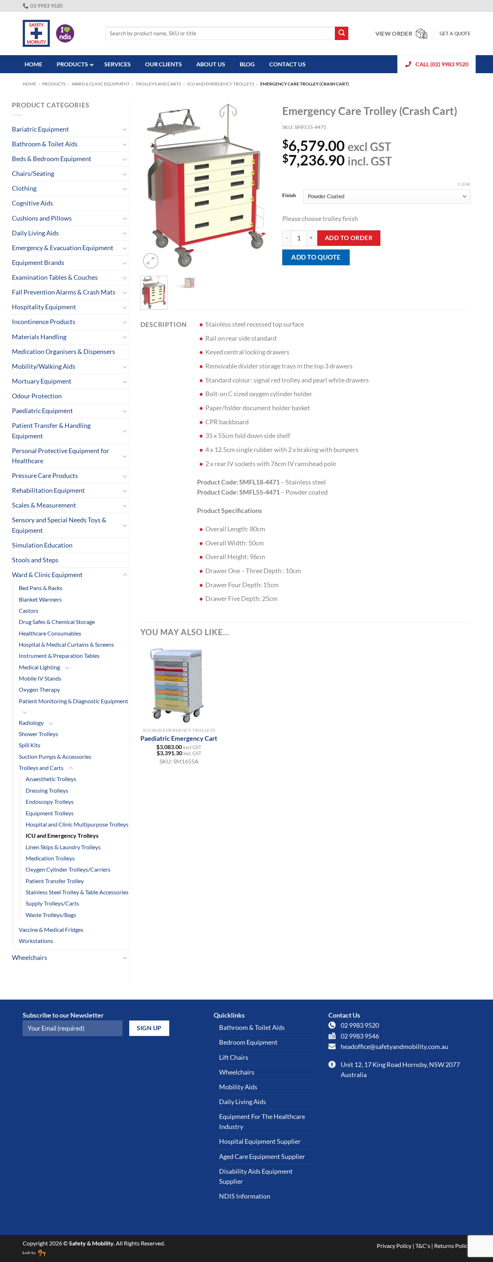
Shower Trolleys (38, 733)
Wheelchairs (29, 957)
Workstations (36, 940)
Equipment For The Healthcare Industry (262, 1121)
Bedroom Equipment (248, 1042)
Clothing (24, 188)
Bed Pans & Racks (40, 587)
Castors (28, 610)
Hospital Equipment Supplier (260, 1141)
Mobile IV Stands (40, 678)
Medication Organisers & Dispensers (63, 351)
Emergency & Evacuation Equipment (62, 248)
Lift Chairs (233, 1057)
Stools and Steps (35, 560)
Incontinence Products (43, 322)
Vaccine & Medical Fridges (51, 929)
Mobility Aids (238, 1087)
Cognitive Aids (32, 203)
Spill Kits (29, 744)
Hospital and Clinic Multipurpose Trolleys (77, 824)
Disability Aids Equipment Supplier (256, 1176)
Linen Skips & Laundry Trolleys (63, 846)
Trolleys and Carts (158, 84)
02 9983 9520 (360, 1025)
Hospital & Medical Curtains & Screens (66, 644)
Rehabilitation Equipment (48, 490)
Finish (289, 195)
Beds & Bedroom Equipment (51, 159)
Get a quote (455, 33)
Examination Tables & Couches (55, 277)
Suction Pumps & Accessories (55, 756)
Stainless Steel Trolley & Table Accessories (77, 892)
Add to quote (315, 257)
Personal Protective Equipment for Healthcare (60, 456)
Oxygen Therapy (39, 689)
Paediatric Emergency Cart (178, 738)
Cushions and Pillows (42, 218)
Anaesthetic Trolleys (51, 778)
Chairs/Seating (33, 173)
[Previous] (151, 185)
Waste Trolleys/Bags (51, 914)
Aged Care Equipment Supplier (262, 1156)
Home (29, 84)
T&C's (422, 1245)
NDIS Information (244, 1196)
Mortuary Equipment (41, 381)
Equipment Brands (38, 262)
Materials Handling (39, 337)
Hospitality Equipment (44, 307)
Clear (464, 184)
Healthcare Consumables (50, 633)
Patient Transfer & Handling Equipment (51, 430)
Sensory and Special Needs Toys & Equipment (59, 525)
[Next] (259, 185)
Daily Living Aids (35, 233)
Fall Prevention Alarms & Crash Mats (63, 292)
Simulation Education (42, 545)
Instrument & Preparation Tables (59, 655)
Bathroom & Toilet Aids (45, 144)
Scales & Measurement (44, 505)
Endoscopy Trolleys (50, 801)
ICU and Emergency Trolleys (220, 84)
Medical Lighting (39, 667)
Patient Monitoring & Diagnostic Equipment (73, 701)
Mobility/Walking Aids (43, 366)
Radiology (31, 722)
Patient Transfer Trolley (55, 880)
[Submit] (341, 33)
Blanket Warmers (40, 599)
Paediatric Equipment (42, 411)
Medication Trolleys (50, 858)
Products (53, 84)
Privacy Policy (394, 1245)
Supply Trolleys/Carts (52, 903)
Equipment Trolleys (50, 813)
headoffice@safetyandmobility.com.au (394, 1046)
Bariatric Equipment (40, 129)
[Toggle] (125, 129)
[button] (150, 261)
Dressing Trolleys (47, 790)
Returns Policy (452, 1245)
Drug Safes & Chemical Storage (57, 621)
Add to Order (348, 238)
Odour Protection (37, 396)
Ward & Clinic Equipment (101, 84)
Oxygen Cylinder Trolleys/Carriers (68, 869)
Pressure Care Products (45, 475)
